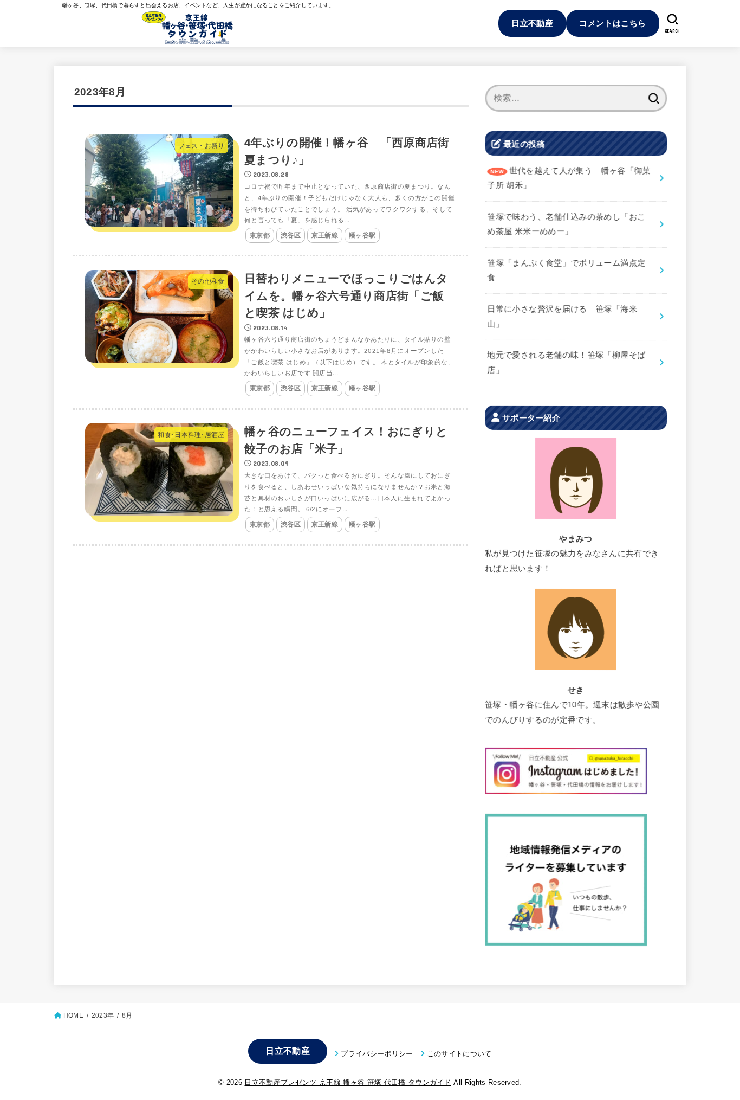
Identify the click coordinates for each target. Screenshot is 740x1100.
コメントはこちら (612, 23)
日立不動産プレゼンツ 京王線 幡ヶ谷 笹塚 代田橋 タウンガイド (347, 1082)
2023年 (103, 1015)
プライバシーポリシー (377, 1054)
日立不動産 (532, 23)
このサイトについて (459, 1054)
